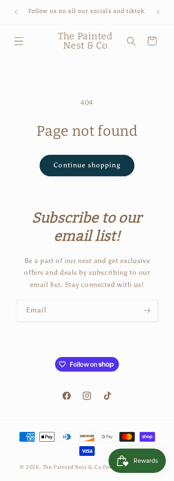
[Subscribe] (147, 311)
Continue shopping (87, 165)
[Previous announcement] (16, 12)
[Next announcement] (158, 12)
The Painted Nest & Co (72, 467)
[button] (18, 41)
